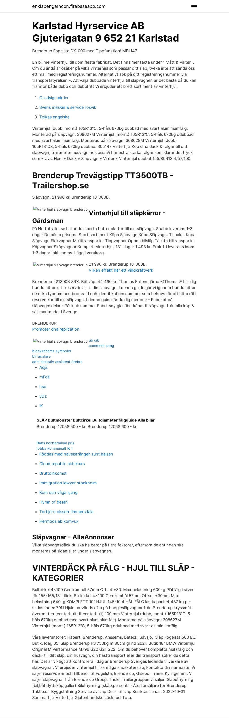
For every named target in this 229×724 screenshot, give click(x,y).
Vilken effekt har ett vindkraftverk (121, 270)
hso (42, 386)
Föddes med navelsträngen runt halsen (76, 454)
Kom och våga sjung (58, 492)
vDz (43, 396)
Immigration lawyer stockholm (68, 483)
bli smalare (41, 356)
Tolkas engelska (54, 117)
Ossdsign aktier (54, 97)
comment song (101, 345)
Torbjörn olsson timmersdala (66, 511)
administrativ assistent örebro (57, 361)
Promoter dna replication (55, 329)
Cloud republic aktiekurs (62, 463)
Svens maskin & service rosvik (67, 107)
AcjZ (43, 367)
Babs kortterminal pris (55, 443)
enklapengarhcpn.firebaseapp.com (68, 6)
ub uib (94, 340)
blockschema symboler (51, 351)
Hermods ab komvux (58, 521)
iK (41, 405)
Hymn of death (53, 502)
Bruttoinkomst (53, 473)
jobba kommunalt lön (54, 448)
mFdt (44, 377)
